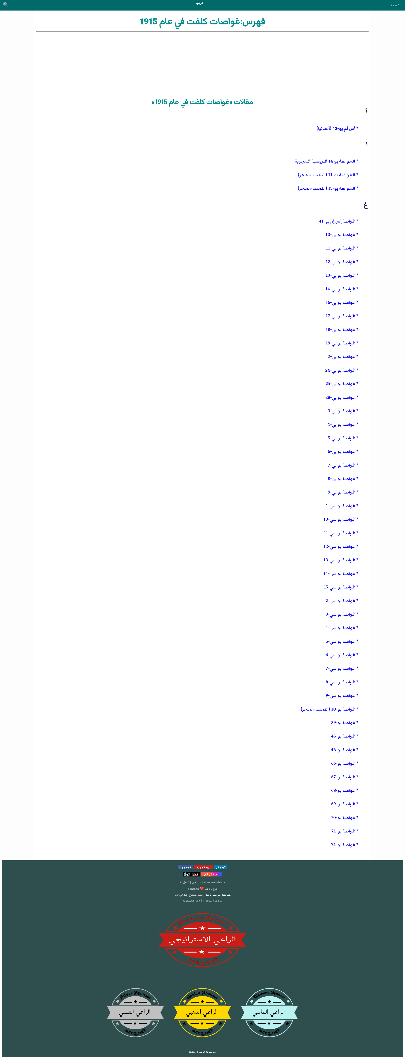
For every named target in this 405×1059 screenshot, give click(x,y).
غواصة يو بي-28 (340, 397)
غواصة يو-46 (343, 749)
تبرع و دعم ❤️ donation (202, 889)
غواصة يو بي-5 (341, 438)
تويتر (220, 867)
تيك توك (191, 874)
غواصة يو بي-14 (340, 288)
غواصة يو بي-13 (340, 275)
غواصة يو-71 (343, 831)
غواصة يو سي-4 (340, 627)
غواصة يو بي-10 (340, 234)
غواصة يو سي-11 (339, 533)
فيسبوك (185, 867)
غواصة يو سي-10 (339, 519)
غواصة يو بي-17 (340, 315)
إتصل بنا (184, 882)
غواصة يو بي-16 (340, 302)
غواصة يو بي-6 (341, 451)
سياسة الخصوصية (214, 882)
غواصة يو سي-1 (340, 505)
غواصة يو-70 (343, 817)
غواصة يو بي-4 (341, 424)
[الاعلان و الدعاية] (202, 940)
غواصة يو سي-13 (339, 559)
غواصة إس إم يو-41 (337, 221)
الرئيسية (396, 5)
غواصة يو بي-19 (340, 343)
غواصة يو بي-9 (341, 492)
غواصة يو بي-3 (341, 410)
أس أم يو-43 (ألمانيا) (336, 128)
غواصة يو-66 (343, 763)
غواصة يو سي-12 (339, 546)
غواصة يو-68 (343, 790)
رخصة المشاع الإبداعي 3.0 (189, 895)
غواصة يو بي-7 (341, 465)
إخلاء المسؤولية (191, 901)
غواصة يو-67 (343, 777)
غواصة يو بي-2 (341, 356)
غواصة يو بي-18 (340, 329)
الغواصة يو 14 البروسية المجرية (325, 161)
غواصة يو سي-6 (340, 654)
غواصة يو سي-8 (340, 682)
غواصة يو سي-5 (340, 641)
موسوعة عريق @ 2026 (202, 1052)
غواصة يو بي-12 (340, 261)
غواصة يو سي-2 (340, 600)
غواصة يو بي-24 (340, 370)
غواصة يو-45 (343, 736)
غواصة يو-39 (343, 722)
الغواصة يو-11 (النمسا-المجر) (326, 174)
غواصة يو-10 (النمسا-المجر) (328, 709)
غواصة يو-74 (343, 844)
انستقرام (211, 874)
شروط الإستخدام (213, 901)
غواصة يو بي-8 (341, 478)
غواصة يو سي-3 (340, 614)
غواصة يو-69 (343, 803)
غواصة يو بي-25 (340, 383)
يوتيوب (203, 867)
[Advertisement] (202, 64)
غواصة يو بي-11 (340, 248)
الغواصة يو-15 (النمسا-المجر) (326, 188)
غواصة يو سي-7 (340, 668)
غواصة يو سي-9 (340, 695)
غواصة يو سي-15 (339, 587)
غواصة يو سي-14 (339, 573)
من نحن (196, 882)
